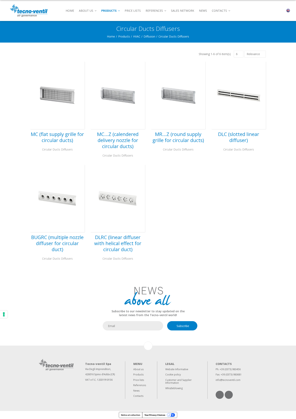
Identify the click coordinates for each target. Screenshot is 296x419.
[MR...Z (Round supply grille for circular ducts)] (178, 95)
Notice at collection (130, 415)
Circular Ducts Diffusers (57, 149)
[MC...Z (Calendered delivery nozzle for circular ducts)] (118, 95)
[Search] (281, 10)
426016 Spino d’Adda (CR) (100, 374)
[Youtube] (229, 395)
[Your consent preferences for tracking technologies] (4, 314)
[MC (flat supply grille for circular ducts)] (57, 95)
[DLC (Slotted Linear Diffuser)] (238, 95)
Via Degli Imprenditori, (98, 369)
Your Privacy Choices (154, 415)
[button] (87, 10)
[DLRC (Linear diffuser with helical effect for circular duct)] (118, 198)
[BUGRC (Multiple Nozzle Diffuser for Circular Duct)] (57, 198)
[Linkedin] (220, 395)
